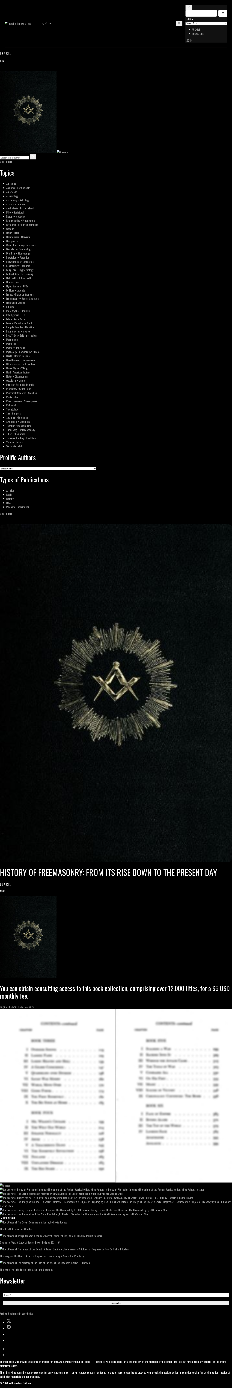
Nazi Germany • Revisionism (20, 360)
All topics (11, 184)
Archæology (12, 196)
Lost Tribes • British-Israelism (21, 335)
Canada (10, 229)
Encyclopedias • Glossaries (20, 262)
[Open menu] (179, 23)
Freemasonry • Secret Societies (22, 299)
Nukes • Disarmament (17, 376)
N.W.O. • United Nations (18, 356)
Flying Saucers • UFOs (17, 286)
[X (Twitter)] (6, 69)
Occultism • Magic (15, 380)
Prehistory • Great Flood (18, 389)
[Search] (222, 13)
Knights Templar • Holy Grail (20, 327)
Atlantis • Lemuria (15, 204)
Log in (188, 40)
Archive (3, 1314)
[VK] (9, 69)
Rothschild (11, 405)
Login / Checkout (8, 1007)
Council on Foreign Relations (21, 245)
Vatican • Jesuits (14, 442)
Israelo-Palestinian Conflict (20, 323)
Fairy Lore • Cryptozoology (19, 270)
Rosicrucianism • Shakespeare (21, 401)
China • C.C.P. (13, 233)
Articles (10, 490)
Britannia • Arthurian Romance (22, 225)
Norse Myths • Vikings (17, 368)
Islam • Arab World (15, 319)
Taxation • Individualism (18, 426)
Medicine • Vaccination (18, 507)
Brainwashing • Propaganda (20, 221)
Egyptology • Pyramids (17, 257)
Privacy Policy (26, 1314)
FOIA (8, 503)
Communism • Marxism (18, 237)
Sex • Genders (13, 413)
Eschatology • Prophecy (18, 266)
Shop (201, 1189)
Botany (10, 499)
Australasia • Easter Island (20, 208)
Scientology (12, 409)
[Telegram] (13, 69)
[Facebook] (2, 69)
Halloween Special (15, 303)
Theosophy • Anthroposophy (20, 430)
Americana (11, 192)
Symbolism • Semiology (18, 422)
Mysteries (11, 344)
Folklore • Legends (15, 290)
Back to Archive (26, 1007)
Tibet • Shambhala (15, 434)
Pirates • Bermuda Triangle (20, 385)
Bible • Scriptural (15, 212)
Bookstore (13, 1314)
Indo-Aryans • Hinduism (18, 311)
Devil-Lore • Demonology (19, 249)
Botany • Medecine (16, 216)
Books (9, 495)
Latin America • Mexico (18, 331)
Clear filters (6, 162)
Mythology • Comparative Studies (23, 352)
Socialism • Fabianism (17, 417)
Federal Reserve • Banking (19, 274)
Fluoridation (12, 282)
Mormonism (12, 339)
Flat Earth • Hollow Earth (18, 278)
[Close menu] (188, 7)
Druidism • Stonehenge (18, 253)
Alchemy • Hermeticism (18, 188)
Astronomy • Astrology (17, 200)
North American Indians (18, 372)
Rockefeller (12, 397)
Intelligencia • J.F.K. (16, 315)
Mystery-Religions (15, 348)
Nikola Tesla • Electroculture (21, 364)
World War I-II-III (14, 446)
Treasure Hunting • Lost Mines (21, 438)
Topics (189, 19)
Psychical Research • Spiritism (22, 393)
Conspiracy (12, 241)
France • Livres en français (20, 294)
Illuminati (11, 307)
